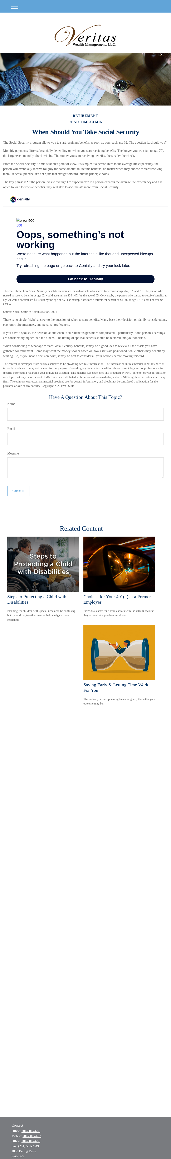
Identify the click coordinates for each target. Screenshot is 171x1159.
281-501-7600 (30, 1131)
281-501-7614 (32, 1136)
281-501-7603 (30, 1141)
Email (11, 428)
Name (11, 404)
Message (13, 453)
